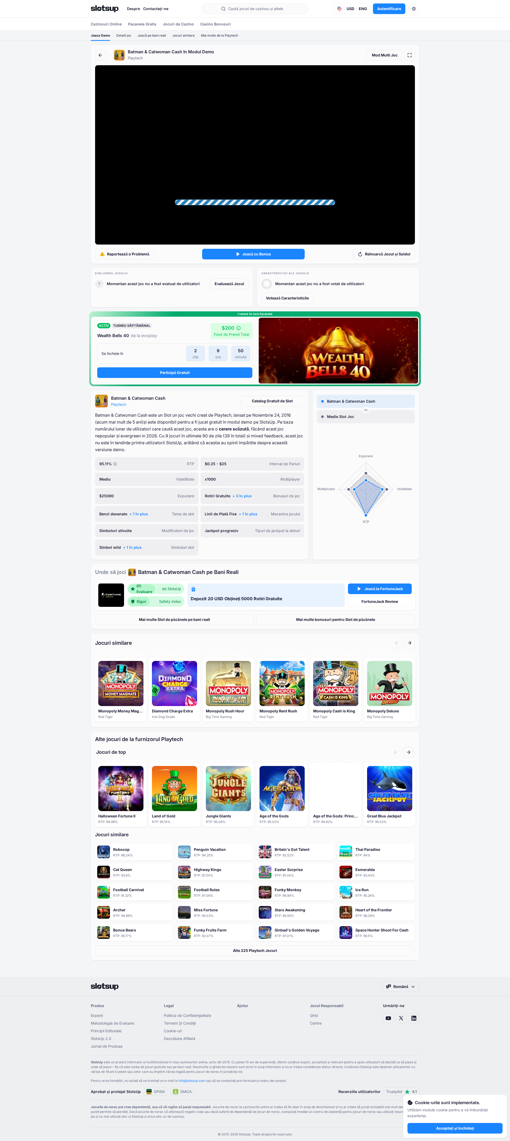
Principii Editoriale (106, 1031)
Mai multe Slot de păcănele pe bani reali (174, 619)
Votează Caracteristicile (287, 298)
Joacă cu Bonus (256, 254)
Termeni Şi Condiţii (180, 1023)
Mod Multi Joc (385, 55)
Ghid (314, 1015)
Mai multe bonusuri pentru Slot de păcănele (335, 619)
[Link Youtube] (388, 1018)
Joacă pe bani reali (152, 35)
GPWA (159, 1091)
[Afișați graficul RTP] (115, 464)
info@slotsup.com (191, 1081)
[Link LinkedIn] (414, 1018)
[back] (100, 55)
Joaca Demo (100, 35)
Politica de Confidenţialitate (187, 1015)
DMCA (186, 1091)
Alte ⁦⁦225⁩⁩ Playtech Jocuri (255, 950)
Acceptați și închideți (455, 1128)
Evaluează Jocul (229, 283)
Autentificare (389, 8)
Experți (97, 1015)
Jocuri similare (183, 35)
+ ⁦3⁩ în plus (242, 496)
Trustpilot (401, 1091)
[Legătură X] (401, 1018)
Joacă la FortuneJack (383, 588)
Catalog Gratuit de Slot (272, 401)
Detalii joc (123, 35)
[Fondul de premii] (238, 328)
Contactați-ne (155, 8)
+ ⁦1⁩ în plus (138, 514)
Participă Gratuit (175, 372)
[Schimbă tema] (414, 8)
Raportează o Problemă (128, 254)
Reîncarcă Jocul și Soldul (387, 254)
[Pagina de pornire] (104, 8)
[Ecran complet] (409, 55)
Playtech (118, 404)
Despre (133, 8)
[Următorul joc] (409, 643)
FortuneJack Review (380, 601)
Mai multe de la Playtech (219, 35)
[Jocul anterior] (397, 643)
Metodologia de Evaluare (112, 1023)
